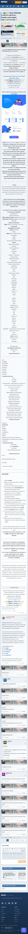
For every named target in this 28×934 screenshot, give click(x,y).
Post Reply (22, 861)
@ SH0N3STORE (17, 80)
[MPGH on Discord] (2, 903)
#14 (3, 820)
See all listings (23, 23)
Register (18, 2)
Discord (15, 919)
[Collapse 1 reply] (2, 682)
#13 (3, 806)
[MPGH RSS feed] (15, 903)
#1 (2, 610)
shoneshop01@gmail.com (14, 599)
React (24, 686)
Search (2, 915)
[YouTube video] (4, 851)
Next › (23, 41)
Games (2, 911)
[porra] (9, 2)
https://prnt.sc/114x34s (14, 387)
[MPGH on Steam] (12, 903)
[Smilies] (6, 851)
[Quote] (12, 849)
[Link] (20, 849)
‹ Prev (3, 41)
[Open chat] (7, 6)
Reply (17, 613)
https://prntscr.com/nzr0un (8, 608)
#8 (2, 737)
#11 (2, 781)
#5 (2, 697)
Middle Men (21, 642)
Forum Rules (16, 911)
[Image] (22, 849)
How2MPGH (19, 660)
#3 (2, 674)
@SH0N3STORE (11, 142)
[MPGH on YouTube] (9, 903)
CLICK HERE (16, 87)
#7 (2, 725)
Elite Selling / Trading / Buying (10, 10)
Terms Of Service (14, 587)
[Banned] (3, 618)
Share (20, 613)
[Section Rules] (21, 633)
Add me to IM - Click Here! (14, 596)
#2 (2, 662)
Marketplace (3, 913)
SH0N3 (6, 624)
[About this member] (25, 46)
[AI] (19, 6)
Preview (23, 850)
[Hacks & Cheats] (14, 6)
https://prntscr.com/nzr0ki (12, 607)
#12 (3, 793)
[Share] (26, 16)
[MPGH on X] (5, 903)
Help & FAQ (16, 915)
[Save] (26, 13)
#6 (2, 711)
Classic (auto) (8, 927)
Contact (15, 921)
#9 (3, 757)
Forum (2, 909)
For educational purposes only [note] (12, 931)
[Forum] (3, 6)
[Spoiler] (24, 849)
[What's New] (10, 6)
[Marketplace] (23, 6)
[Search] (12, 2)
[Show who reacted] (25, 613)
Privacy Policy (17, 909)
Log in (24, 2)
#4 (3, 686)
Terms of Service (17, 913)
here (17, 639)
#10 (3, 769)
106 (14, 41)
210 (19, 41)
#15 (3, 834)
